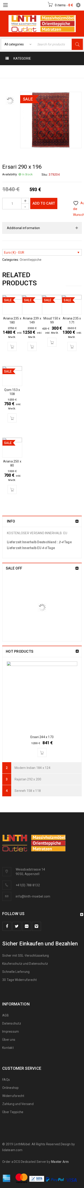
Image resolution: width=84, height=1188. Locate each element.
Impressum (10, 1031)
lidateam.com (12, 1150)
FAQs (6, 1079)
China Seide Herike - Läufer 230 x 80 (53, 582)
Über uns (8, 1039)
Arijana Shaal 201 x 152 (50, 611)
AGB (5, 1015)
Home (7, 71)
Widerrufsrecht (14, 1096)
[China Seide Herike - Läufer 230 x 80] (18, 589)
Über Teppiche (12, 1112)
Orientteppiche (32, 71)
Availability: (9, 174)
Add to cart (43, 203)
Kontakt (8, 1048)
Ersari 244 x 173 (42, 737)
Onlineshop (10, 1088)
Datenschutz (11, 1023)
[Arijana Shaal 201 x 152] (18, 620)
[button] (12, 346)
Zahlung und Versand (18, 1104)
